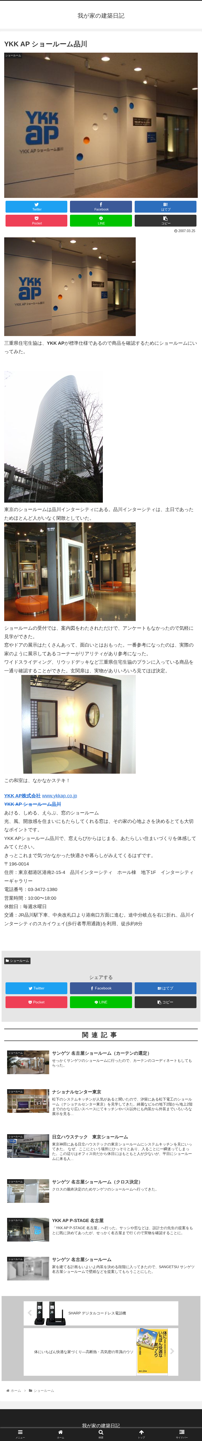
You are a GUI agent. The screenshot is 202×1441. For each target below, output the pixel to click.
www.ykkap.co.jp (59, 795)
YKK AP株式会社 (22, 795)
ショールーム (19, 961)
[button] (186, 821)
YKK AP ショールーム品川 (32, 804)
